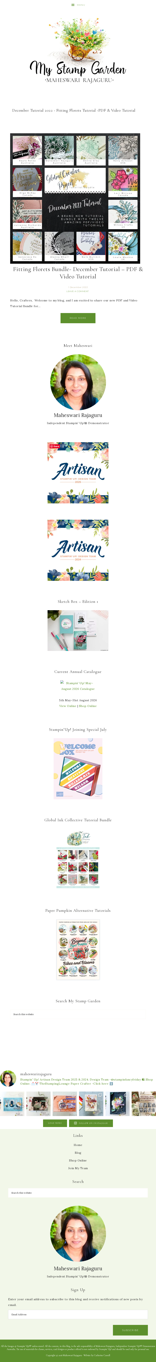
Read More (78, 318)
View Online (68, 706)
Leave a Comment (77, 291)
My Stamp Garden (78, 50)
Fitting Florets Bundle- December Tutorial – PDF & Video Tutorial (78, 272)
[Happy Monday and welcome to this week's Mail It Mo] (117, 1104)
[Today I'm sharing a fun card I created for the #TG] (91, 1104)
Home (78, 1145)
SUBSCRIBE (130, 1330)
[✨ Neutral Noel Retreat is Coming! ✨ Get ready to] (144, 1104)
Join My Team (78, 1168)
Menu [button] (81, 5)
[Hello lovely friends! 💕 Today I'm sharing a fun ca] (65, 1104)
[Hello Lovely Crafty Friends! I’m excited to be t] (38, 1104)
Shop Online (88, 706)
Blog (78, 1153)
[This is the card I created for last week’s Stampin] (12, 1104)
